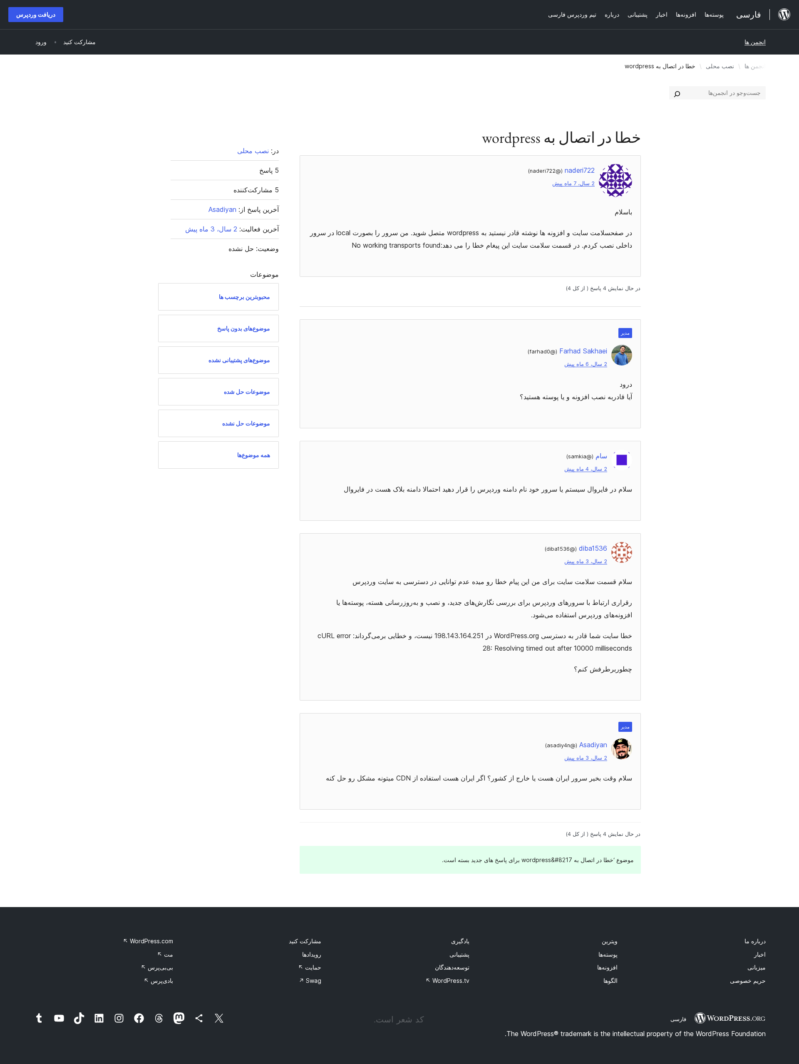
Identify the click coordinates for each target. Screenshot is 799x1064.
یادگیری (460, 941)
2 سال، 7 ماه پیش (573, 183)
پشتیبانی (459, 954)
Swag (310, 980)
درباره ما (755, 941)
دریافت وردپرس (35, 14)
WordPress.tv (447, 980)
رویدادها (311, 954)
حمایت (309, 967)
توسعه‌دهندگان (452, 967)
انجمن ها (755, 41)
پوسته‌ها (608, 954)
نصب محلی (720, 66)
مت (165, 954)
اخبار (760, 954)
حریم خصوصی (748, 980)
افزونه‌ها (607, 967)
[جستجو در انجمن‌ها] (677, 92)
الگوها (610, 980)
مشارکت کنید (305, 941)
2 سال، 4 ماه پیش (585, 469)
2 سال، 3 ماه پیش (585, 561)
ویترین (610, 941)
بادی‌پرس (158, 980)
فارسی (678, 1019)
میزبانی (756, 967)
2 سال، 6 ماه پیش (585, 364)
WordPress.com (148, 941)
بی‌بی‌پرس (157, 967)
